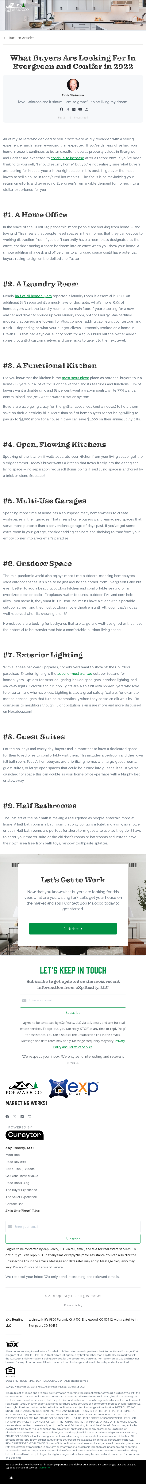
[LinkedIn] (22, 1116)
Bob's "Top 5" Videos (20, 1169)
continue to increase (67, 158)
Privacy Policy (73, 1305)
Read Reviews (16, 1162)
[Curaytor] (25, 1139)
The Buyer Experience (21, 1190)
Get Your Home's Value (22, 1176)
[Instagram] (29, 1116)
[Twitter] (14, 1116)
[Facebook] (7, 1116)
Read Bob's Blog (17, 1183)
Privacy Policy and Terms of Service (38, 1267)
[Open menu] (141, 7)
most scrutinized (75, 378)
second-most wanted (74, 674)
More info (44, 1467)
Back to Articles (21, 37)
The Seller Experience (21, 1197)
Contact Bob (15, 1204)
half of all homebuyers (33, 296)
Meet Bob (13, 1155)
